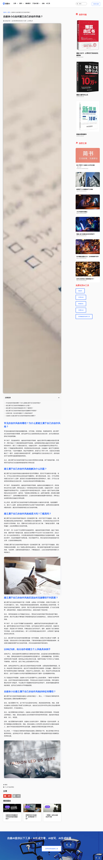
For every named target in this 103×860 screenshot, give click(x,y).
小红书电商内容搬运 (81, 211)
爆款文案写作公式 (82, 95)
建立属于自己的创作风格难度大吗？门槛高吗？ (19, 408)
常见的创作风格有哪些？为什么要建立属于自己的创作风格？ (23, 403)
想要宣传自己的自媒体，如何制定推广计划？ (31, 816)
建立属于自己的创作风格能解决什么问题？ (18, 405)
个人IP (6, 787)
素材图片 (28, 3)
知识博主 (11, 787)
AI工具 (48, 3)
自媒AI (5, 12)
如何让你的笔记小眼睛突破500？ (85, 279)
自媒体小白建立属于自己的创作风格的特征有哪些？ (21, 416)
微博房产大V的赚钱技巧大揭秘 (84, 189)
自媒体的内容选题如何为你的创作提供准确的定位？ (12, 816)
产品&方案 (35, 3)
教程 (9, 12)
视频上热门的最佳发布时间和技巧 (85, 234)
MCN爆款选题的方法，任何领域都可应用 (87, 256)
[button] (58, 397)
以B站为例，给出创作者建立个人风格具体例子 (19, 413)
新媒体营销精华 (81, 134)
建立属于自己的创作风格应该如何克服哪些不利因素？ (21, 410)
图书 (20, 3)
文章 (14, 3)
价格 (43, 3)
